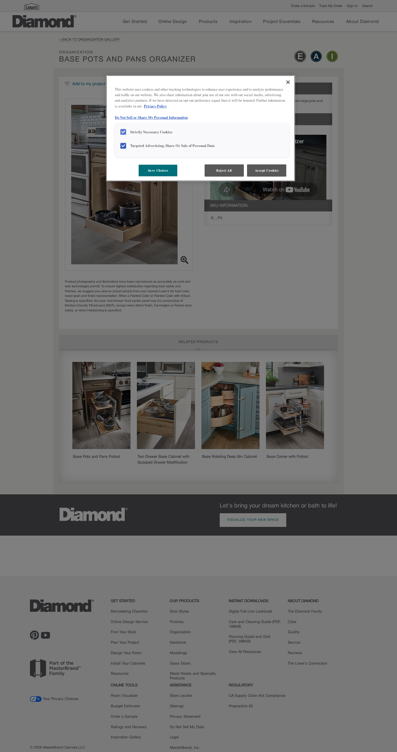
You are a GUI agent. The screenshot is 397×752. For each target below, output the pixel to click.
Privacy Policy (155, 106)
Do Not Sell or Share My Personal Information (151, 117)
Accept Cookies (267, 170)
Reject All (224, 170)
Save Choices (158, 170)
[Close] (288, 82)
